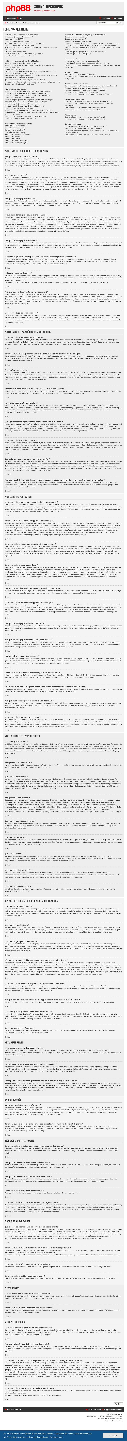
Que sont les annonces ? (14, 136)
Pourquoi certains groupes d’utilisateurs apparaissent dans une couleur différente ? (92, 49)
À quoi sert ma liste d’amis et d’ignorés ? (80, 75)
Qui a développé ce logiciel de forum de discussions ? (86, 126)
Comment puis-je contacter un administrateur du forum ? (87, 135)
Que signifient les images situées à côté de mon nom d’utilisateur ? (31, 76)
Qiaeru (120, 1419)
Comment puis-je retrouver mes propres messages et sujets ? (88, 94)
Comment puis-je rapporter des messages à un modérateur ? (29, 110)
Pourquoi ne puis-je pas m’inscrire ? (18, 41)
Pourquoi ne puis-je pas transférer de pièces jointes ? (25, 106)
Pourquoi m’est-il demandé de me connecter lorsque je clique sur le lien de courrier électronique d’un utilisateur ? (32, 83)
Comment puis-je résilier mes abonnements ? (82, 110)
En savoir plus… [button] (57, 1437)
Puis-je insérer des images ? (15, 132)
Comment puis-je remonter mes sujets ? (20, 119)
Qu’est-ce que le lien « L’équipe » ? (78, 54)
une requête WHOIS (13, 1367)
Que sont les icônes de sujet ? (16, 143)
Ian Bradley (118, 1414)
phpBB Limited (72, 1330)
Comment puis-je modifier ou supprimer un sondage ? (26, 102)
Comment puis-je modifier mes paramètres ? (22, 63)
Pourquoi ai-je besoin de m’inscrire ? (19, 37)
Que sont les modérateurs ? (75, 39)
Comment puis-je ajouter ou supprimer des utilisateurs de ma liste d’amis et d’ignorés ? (93, 78)
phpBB (98, 1416)
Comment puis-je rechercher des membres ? (82, 92)
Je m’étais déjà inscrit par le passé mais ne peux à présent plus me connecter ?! (31, 49)
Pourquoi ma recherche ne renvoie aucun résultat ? (84, 88)
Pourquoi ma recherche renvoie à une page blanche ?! (86, 90)
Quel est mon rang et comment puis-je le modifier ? (25, 80)
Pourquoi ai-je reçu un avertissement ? (19, 108)
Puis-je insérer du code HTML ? (16, 128)
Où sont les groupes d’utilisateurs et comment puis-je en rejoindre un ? (92, 43)
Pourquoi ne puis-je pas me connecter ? (20, 45)
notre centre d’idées (33, 1349)
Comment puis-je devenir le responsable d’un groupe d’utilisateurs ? (91, 45)
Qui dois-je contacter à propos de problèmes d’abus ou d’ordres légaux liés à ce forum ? (92, 132)
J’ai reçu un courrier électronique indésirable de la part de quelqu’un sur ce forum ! (92, 66)
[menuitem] (19, 18)
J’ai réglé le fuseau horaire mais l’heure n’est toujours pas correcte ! (30, 72)
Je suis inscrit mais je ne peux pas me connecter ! (24, 43)
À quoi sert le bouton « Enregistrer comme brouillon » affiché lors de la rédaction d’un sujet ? (32, 113)
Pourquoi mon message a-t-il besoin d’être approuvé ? (26, 116)
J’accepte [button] (113, 1436)
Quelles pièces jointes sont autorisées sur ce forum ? (85, 117)
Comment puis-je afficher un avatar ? (19, 78)
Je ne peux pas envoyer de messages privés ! (82, 61)
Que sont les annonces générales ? (18, 134)
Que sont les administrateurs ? (76, 37)
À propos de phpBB (31, 1335)
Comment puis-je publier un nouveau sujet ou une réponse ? (28, 91)
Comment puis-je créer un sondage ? (19, 98)
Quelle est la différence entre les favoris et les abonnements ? (88, 101)
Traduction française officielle (107, 1419)
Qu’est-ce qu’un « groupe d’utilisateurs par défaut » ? (85, 52)
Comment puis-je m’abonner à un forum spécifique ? (85, 108)
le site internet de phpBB (15, 412)
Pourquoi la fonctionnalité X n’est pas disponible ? (84, 129)
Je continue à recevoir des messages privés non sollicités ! (87, 63)
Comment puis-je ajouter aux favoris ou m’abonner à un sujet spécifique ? (89, 105)
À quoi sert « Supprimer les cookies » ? (19, 56)
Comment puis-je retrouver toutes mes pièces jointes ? (86, 119)
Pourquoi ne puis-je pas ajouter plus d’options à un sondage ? (29, 100)
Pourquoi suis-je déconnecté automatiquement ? (24, 54)
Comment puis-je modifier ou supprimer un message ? (26, 93)
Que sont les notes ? (12, 138)
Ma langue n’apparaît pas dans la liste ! (20, 74)
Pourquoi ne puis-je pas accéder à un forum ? (23, 104)
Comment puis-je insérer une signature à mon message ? (27, 96)
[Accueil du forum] (18, 8)
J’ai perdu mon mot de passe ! (17, 52)
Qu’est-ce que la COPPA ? (14, 39)
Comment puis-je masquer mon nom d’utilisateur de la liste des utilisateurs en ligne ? (30, 66)
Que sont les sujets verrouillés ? (16, 141)
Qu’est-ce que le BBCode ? (15, 126)
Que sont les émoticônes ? (15, 130)
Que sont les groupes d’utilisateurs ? (79, 41)
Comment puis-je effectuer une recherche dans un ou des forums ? (91, 86)
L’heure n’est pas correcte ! (15, 69)
